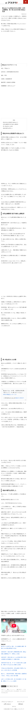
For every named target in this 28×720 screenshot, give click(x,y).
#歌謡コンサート (11, 394)
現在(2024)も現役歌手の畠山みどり (10, 122)
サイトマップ (20, 701)
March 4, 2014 (19, 398)
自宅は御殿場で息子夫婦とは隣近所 (10, 124)
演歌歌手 (4, 686)
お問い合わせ (7, 704)
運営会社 (20, 704)
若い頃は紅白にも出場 (7, 126)
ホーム (14, 706)
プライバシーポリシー (7, 701)
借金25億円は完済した (8, 128)
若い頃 (16, 686)
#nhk (4, 394)
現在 (12, 686)
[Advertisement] (14, 48)
